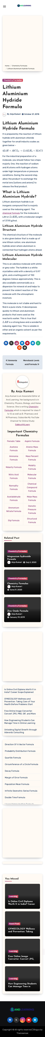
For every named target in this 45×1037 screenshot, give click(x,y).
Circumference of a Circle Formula (21, 764)
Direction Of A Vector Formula (19, 744)
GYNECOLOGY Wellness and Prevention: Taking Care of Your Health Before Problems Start (19, 702)
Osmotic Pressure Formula (32, 509)
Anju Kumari (15, 114)
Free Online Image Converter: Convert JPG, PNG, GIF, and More (20, 712)
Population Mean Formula (17, 784)
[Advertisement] (22, 40)
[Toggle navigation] (4, 6)
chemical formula (11, 213)
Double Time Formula (15, 797)
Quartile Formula (13, 758)
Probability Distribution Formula (20, 751)
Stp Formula (13, 520)
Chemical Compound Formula (32, 487)
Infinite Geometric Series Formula (21, 791)
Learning (13, 896)
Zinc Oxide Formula (17, 611)
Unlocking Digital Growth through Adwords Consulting (20, 731)
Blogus (36, 1029)
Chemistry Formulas (13, 80)
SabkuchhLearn (22, 424)
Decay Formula (12, 771)
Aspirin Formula (32, 441)
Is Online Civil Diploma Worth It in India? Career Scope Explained (20, 690)
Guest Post (14, 924)
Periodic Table (13, 441)
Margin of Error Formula (16, 777)
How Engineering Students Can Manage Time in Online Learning (19, 721)
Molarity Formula (14, 467)
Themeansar (22, 1033)
